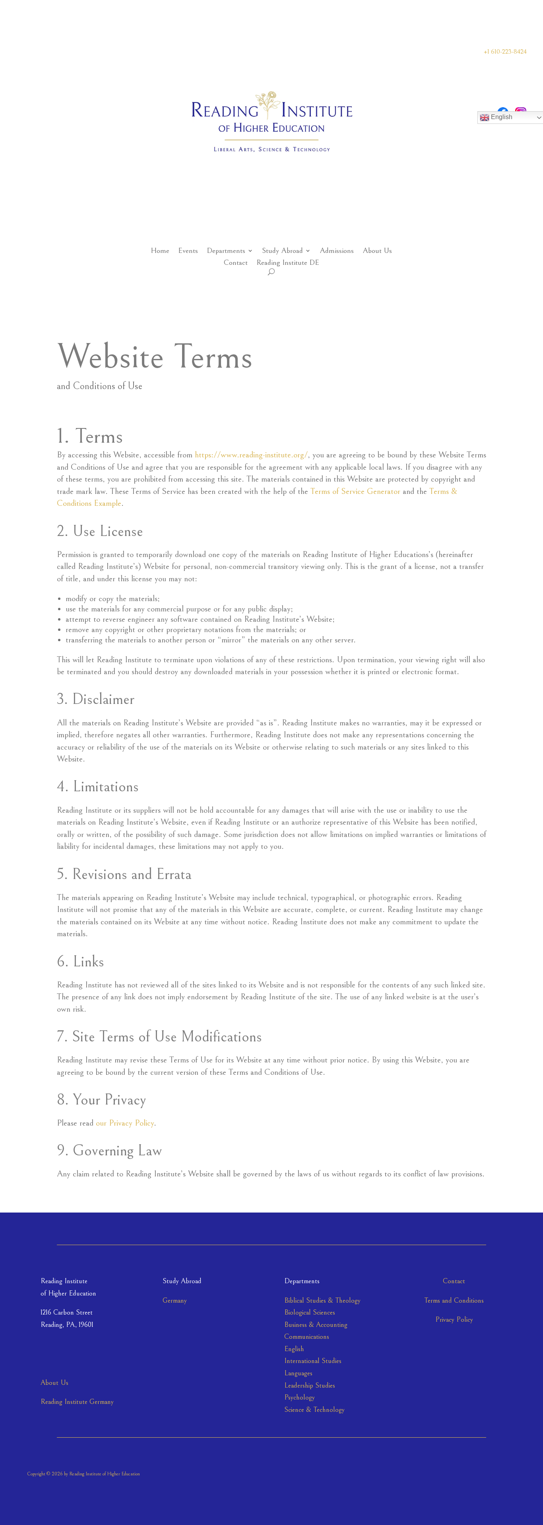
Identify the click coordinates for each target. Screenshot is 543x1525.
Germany (175, 1300)
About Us (377, 251)
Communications (306, 1336)
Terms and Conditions (454, 1300)
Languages (298, 1373)
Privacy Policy (454, 1319)
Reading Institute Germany (77, 1402)
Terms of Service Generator (355, 491)
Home (160, 251)
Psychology (299, 1397)
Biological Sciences (309, 1312)
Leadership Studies (309, 1385)
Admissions (337, 251)
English (294, 1349)
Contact (235, 263)
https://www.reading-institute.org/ (251, 455)
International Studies (312, 1361)
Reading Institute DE (287, 263)
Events (188, 251)
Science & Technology (314, 1409)
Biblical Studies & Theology (322, 1300)
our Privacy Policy (125, 1123)
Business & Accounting (315, 1325)
